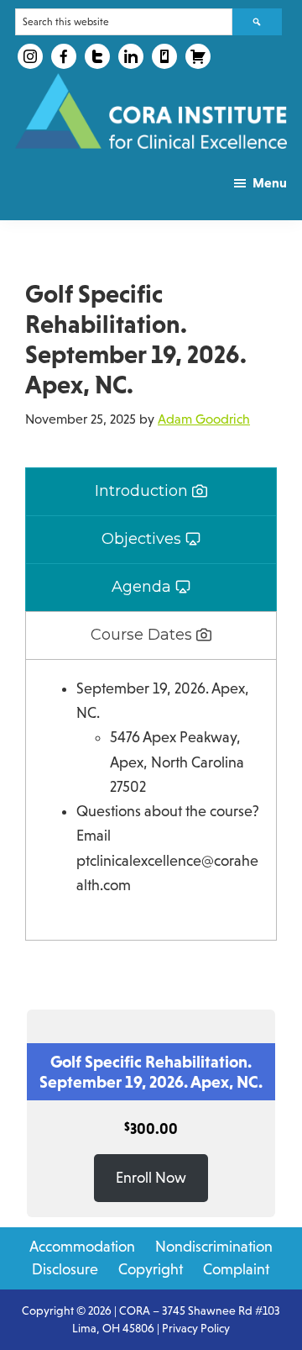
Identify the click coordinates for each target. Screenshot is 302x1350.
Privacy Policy (196, 1328)
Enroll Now (151, 1177)
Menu (270, 182)
